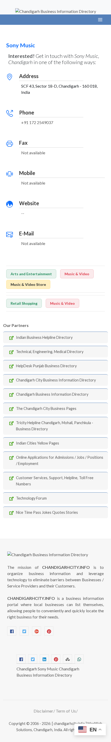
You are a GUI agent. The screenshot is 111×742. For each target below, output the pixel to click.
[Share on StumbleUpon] (67, 658)
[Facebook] (11, 631)
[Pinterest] (48, 631)
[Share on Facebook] (21, 658)
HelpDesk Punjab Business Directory (46, 366)
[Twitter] (24, 631)
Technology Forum (31, 498)
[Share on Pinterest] (55, 658)
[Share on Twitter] (32, 658)
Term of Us (66, 710)
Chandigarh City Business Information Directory (56, 380)
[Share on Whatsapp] (79, 658)
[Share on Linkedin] (44, 658)
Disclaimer (43, 710)
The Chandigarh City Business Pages (46, 408)
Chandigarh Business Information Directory (52, 394)
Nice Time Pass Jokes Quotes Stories (47, 512)
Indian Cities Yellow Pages (37, 443)
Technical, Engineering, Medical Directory (49, 351)
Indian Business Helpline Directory (44, 337)
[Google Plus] (36, 631)
